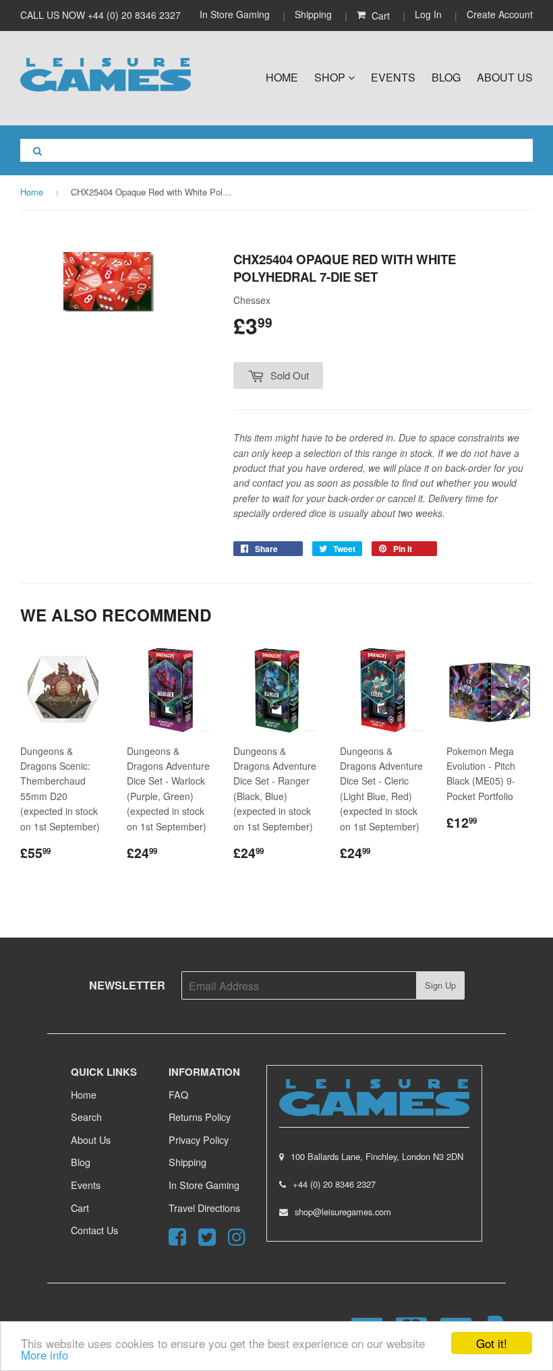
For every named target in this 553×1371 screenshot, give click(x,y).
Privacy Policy (199, 1139)
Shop (331, 77)
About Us (505, 77)
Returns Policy (200, 1116)
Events (393, 77)
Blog (446, 77)
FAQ (178, 1094)
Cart (80, 1207)
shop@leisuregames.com (343, 1211)
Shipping (313, 14)
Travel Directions (204, 1207)
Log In (428, 14)
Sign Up (440, 985)
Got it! (491, 1343)
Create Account (500, 14)
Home (282, 77)
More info (44, 1354)
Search (86, 1116)
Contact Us (94, 1230)
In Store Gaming (236, 14)
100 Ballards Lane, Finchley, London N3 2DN (377, 1156)
